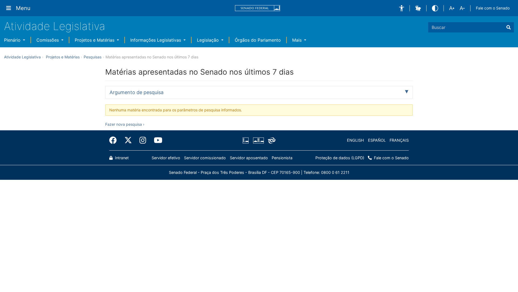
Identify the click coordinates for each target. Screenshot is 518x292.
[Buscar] (508, 27)
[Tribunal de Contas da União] (270, 140)
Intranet (121, 157)
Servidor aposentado (249, 157)
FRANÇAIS (399, 140)
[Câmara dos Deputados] (247, 140)
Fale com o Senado (493, 8)
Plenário (13, 40)
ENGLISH (355, 140)
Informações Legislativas (156, 40)
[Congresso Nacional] (258, 140)
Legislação (208, 40)
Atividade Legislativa (54, 26)
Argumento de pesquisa (136, 92)
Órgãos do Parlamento (258, 40)
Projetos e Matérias (95, 40)
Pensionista (282, 157)
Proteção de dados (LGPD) (339, 157)
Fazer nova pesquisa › (124, 124)
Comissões (48, 40)
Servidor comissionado (205, 157)
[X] (128, 140)
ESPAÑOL (377, 140)
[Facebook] (115, 140)
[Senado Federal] (257, 8)
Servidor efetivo (166, 157)
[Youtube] (156, 140)
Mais (297, 40)
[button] (401, 8)
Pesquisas (92, 57)
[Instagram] (143, 140)
